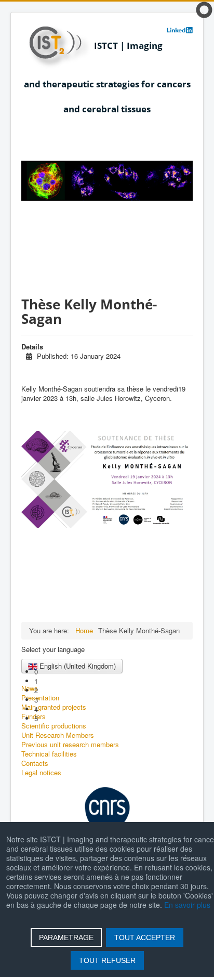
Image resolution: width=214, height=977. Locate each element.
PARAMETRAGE (66, 937)
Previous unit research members (70, 744)
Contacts (34, 763)
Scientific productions (53, 726)
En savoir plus (187, 905)
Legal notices (41, 772)
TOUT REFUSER (107, 960)
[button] (113, 671)
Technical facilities (49, 754)
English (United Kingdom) (76, 666)
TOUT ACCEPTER (144, 937)
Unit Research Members (57, 735)
